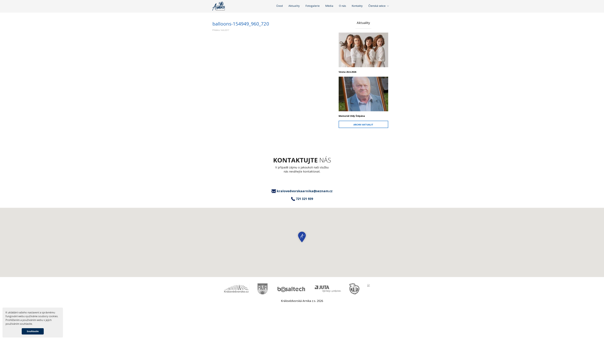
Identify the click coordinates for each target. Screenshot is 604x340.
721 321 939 (304, 199)
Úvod (279, 6)
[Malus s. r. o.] (354, 288)
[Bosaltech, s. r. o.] (291, 289)
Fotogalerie (312, 6)
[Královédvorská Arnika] (218, 6)
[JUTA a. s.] (328, 289)
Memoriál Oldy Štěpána (352, 115)
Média (329, 6)
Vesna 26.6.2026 (347, 71)
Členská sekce (377, 6)
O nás (342, 6)
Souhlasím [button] (33, 331)
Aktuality (294, 6)
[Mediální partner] (236, 288)
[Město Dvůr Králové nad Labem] (262, 288)
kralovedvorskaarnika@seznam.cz (305, 191)
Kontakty (357, 6)
